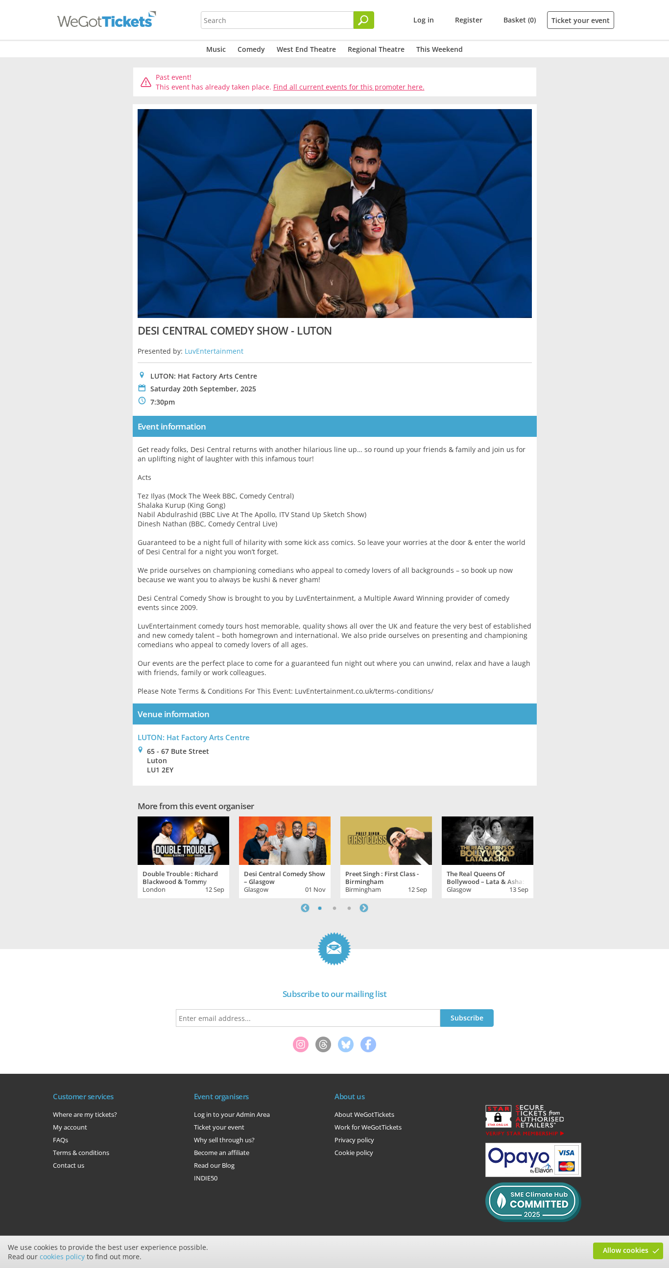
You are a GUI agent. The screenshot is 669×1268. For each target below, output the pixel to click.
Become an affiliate (221, 1152)
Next (364, 908)
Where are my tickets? (85, 1114)
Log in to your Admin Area (232, 1114)
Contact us (68, 1165)
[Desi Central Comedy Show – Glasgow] (284, 839)
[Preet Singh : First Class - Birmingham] (386, 839)
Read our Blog (214, 1165)
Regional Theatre (376, 49)
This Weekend (439, 49)
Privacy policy (354, 1139)
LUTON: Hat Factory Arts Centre (194, 737)
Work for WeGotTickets (368, 1127)
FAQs (60, 1139)
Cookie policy (353, 1152)
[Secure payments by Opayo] (533, 1174)
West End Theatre (306, 49)
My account (70, 1127)
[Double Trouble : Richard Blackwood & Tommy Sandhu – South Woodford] (183, 839)
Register (468, 19)
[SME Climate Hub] (533, 1219)
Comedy (251, 49)
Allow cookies (625, 1250)
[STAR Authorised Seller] (524, 1135)
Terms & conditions (81, 1152)
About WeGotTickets (364, 1114)
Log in (423, 19)
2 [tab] (334, 908)
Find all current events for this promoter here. (349, 86)
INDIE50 (205, 1178)
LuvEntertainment (214, 351)
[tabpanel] (183, 856)
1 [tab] (320, 908)
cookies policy (62, 1256)
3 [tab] (349, 908)
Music (216, 49)
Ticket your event (580, 20)
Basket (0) (519, 19)
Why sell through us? (224, 1139)
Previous (305, 908)
